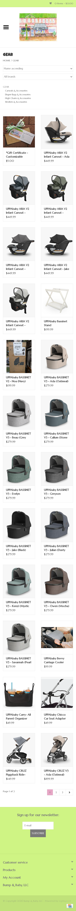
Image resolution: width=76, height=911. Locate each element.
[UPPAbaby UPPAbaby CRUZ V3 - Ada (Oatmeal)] (57, 750)
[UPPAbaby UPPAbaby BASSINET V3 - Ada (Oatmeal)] (57, 356)
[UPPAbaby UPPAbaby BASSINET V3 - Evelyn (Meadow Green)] (19, 469)
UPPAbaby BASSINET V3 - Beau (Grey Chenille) (18, 435)
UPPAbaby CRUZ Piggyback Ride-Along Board (16, 772)
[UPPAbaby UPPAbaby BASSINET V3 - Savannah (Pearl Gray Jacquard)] (19, 637)
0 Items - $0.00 (63, 3)
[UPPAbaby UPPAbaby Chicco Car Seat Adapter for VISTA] (57, 693)
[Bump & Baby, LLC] (44, 27)
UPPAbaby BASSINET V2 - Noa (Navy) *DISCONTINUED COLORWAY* (18, 379)
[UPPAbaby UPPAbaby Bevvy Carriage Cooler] (57, 637)
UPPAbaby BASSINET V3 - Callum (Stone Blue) (56, 435)
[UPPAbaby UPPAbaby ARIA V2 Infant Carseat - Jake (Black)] (57, 244)
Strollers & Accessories (16, 102)
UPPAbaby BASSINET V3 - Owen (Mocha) (56, 604)
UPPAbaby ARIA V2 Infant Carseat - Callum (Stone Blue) (18, 211)
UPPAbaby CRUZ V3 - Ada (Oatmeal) (56, 772)
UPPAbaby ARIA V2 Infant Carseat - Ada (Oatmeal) (56, 155)
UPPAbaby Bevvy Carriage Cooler (54, 660)
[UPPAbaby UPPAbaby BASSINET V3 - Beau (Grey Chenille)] (19, 412)
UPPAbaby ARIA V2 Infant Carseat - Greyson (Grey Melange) (17, 267)
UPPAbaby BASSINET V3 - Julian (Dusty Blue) (56, 548)
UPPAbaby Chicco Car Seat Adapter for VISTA (55, 716)
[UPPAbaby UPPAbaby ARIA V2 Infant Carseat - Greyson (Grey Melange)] (19, 244)
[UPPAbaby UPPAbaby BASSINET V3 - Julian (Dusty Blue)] (57, 525)
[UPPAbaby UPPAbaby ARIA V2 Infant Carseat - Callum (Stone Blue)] (19, 188)
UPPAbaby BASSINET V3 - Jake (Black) (18, 548)
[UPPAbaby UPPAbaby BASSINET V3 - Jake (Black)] (19, 525)
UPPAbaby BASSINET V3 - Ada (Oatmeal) (56, 379)
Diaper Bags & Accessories (17, 94)
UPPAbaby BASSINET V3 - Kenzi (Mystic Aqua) (18, 604)
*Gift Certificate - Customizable (17, 154)
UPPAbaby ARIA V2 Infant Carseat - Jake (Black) (56, 267)
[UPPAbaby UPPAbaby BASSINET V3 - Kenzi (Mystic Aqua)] (19, 581)
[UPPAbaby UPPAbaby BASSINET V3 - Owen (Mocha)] (57, 581)
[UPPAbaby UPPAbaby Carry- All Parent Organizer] (19, 693)
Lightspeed (65, 900)
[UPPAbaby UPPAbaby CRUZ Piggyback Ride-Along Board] (19, 750)
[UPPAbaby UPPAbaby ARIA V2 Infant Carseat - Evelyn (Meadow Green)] (57, 188)
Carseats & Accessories (16, 90)
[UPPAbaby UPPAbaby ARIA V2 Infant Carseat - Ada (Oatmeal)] (57, 131)
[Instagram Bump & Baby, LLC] (41, 845)
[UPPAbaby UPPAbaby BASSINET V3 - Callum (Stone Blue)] (57, 412)
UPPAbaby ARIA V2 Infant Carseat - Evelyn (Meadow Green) (55, 211)
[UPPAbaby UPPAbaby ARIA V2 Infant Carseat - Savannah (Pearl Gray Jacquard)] (19, 300)
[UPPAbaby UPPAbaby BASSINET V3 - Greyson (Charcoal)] (57, 469)
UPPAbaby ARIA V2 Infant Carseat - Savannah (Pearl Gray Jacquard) (19, 323)
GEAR (16, 60)
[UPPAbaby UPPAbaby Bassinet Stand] (57, 300)
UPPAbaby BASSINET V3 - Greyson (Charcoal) (56, 492)
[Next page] (69, 792)
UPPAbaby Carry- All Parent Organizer (18, 716)
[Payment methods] (69, 905)
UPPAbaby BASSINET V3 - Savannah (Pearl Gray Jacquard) (18, 660)
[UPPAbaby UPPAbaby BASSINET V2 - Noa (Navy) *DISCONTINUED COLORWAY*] (19, 356)
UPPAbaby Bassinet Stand (55, 323)
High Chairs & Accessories (18, 98)
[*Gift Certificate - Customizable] (19, 131)
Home (6, 60)
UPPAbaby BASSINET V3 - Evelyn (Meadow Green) (18, 492)
